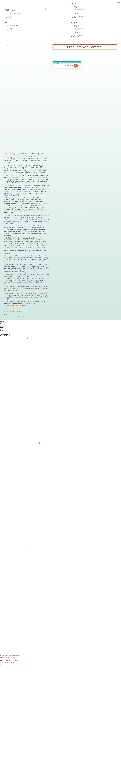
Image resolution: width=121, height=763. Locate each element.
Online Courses (9, 10)
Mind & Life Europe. (13, 660)
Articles (7, 17)
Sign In (118, 2)
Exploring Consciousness (13, 13)
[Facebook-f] (5, 667)
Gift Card (9, 14)
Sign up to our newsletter (6, 665)
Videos (6, 9)
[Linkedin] (17, 667)
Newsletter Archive (5, 335)
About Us (76, 6)
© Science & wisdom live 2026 (7, 662)
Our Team (76, 10)
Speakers (75, 3)
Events (2, 322)
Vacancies (77, 12)
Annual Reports (4, 334)
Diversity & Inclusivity (79, 9)
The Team (2, 331)
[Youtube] (2, 667)
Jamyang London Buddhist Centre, (9, 657)
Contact (2, 326)
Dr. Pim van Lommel (11, 153)
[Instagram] (9, 667)
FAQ (75, 14)
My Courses (10, 16)
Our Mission (77, 7)
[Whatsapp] (13, 667)
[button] (21, 20)
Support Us (75, 17)
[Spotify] (20, 667)
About (74, 5)
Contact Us (77, 13)
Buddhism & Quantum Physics (14, 12)
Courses (2, 324)
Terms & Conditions (79, 16)
